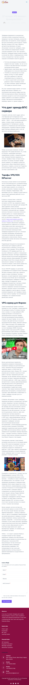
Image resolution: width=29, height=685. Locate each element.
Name (4, 570)
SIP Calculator (5, 642)
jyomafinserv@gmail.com (12, 673)
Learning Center (6, 634)
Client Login (5, 629)
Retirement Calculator (7, 647)
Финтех (14, 12)
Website (5, 578)
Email (4, 574)
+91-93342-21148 (10, 668)
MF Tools (4, 632)
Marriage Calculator (7, 645)
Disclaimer (24, 678)
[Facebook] (10, 683)
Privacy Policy (17, 679)
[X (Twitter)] (13, 683)
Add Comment (6, 583)
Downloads (4, 630)
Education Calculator (7, 644)
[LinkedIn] (18, 683)
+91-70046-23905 (11, 663)
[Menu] (26, 2)
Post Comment (6, 601)
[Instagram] (15, 683)
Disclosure (11, 679)
